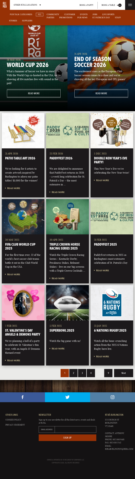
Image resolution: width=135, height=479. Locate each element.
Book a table (108, 5)
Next (124, 373)
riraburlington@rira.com (119, 449)
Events (84, 14)
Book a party (86, 5)
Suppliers (27, 21)
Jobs (95, 14)
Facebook (22, 397)
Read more (23, 93)
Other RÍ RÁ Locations (25, 5)
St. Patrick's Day (101, 17)
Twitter (67, 397)
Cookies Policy (13, 419)
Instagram (112, 397)
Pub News (82, 17)
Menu (130, 5)
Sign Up (67, 437)
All (39, 14)
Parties (50, 17)
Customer (69, 14)
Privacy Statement (15, 425)
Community (53, 14)
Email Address (47, 429)
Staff (118, 17)
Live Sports (108, 14)
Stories (13, 21)
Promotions (65, 17)
